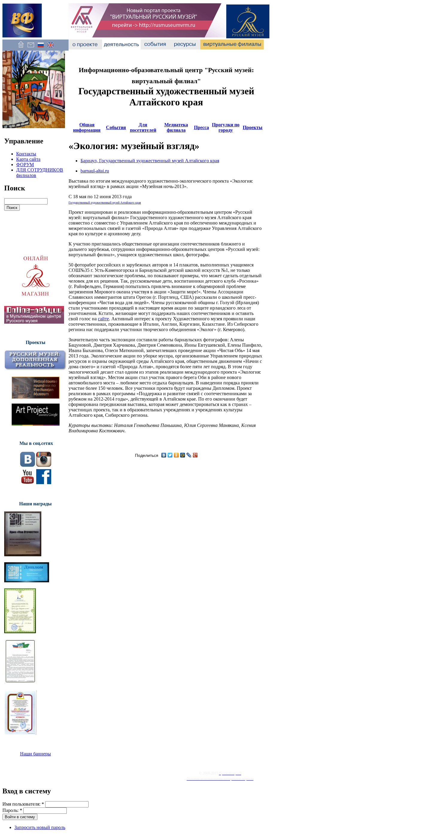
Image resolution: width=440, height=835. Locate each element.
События (116, 127)
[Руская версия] (40, 47)
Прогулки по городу (225, 127)
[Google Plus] (195, 455)
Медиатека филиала (176, 127)
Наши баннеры (35, 753)
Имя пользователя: (23, 804)
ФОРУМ (25, 164)
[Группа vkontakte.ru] (27, 465)
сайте (103, 318)
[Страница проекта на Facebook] (43, 482)
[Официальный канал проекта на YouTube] (27, 482)
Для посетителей (143, 127)
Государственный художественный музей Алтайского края (105, 202)
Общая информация (87, 127)
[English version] (50, 47)
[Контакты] (31, 47)
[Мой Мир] (183, 455)
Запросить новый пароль (39, 827)
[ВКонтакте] (164, 455)
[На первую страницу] (21, 47)
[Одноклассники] (176, 455)
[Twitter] (170, 455)
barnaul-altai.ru (95, 170)
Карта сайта (28, 159)
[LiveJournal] (189, 455)
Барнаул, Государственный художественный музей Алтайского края (150, 160)
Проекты (253, 127)
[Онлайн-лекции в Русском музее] (34, 322)
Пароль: (12, 810)
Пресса (201, 127)
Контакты (26, 153)
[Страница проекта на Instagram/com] (43, 465)
